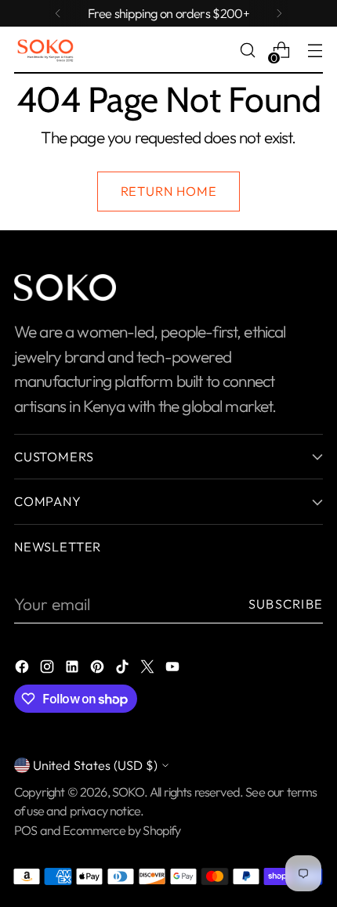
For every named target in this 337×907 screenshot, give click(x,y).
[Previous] (58, 13)
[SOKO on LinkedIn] (73, 668)
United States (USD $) (95, 765)
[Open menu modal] (315, 50)
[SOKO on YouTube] (174, 668)
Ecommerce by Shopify (121, 830)
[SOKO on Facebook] (23, 668)
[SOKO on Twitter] (149, 668)
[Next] (279, 13)
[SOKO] (45, 50)
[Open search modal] (247, 50)
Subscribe (285, 604)
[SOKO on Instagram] (48, 668)
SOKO (128, 792)
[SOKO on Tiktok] (123, 668)
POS (25, 830)
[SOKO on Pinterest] (98, 668)
